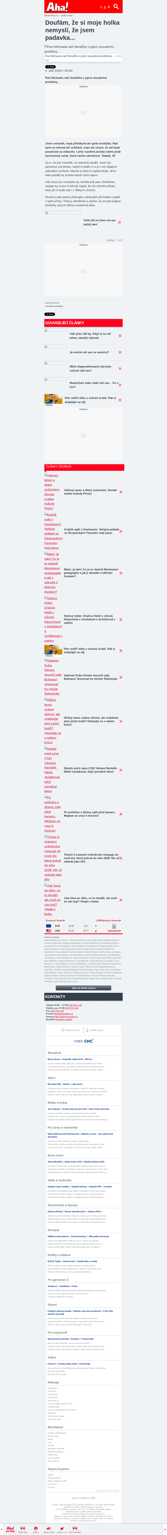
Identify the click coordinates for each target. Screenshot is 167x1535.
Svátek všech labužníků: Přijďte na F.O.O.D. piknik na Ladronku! (73, 1241)
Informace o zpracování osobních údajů (69, 1516)
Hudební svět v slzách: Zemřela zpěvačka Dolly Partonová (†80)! (73, 1116)
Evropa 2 (51, 1487)
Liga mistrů (77, 1084)
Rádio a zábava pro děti (57, 1481)
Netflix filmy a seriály (87, 1261)
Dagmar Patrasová (71, 943)
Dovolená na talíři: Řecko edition (60, 1297)
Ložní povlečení (54, 1458)
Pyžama (51, 1445)
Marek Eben (49, 967)
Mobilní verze (96, 1030)
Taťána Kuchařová (113, 973)
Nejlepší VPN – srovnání (100, 1187)
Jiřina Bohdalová (64, 958)
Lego (50, 1442)
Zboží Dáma (52, 1397)
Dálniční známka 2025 (94, 1162)
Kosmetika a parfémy (56, 1449)
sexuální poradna (54, 306)
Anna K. (65, 940)
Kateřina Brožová (67, 961)
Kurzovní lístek (54, 920)
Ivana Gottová (61, 952)
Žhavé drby (22, 1532)
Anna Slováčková (78, 940)
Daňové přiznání (55, 1211)
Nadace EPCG (94, 1211)
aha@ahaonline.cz (63, 1013)
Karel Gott (106, 958)
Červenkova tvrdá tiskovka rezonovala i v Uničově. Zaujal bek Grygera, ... (77, 1088)
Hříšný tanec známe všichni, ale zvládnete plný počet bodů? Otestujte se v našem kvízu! (91, 721)
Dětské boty (52, 1455)
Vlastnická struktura (61, 1518)
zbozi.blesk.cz (53, 1401)
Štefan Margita (96, 973)
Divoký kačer (69, 1261)
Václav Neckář (98, 975)
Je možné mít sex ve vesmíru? (89, 352)
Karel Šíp (117, 958)
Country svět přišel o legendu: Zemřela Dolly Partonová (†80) (72, 1113)
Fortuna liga (84, 1364)
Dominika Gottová (110, 943)
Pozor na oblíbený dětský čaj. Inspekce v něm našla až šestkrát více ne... (77, 1222)
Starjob (50, 1475)
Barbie (50, 1439)
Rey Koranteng (113, 970)
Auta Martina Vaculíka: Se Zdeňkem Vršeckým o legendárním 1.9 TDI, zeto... (78, 1169)
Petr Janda (100, 970)
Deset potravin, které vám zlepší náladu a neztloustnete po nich (73, 1318)
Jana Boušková (76, 955)
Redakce (85, 1498)
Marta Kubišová (64, 967)
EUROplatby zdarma (108, 920)
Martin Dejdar (78, 967)
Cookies (90, 1516)
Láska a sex (62, 1532)
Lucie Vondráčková (77, 964)
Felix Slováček (78, 946)
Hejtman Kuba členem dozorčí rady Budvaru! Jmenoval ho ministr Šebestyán (90, 677)
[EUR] (48, 925)
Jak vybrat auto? (54, 1419)
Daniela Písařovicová (91, 943)
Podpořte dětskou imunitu (60, 1311)
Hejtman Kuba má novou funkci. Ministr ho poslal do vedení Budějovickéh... (77, 1219)
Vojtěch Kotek (107, 978)
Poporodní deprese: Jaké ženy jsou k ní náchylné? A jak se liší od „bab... (76, 1321)
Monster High (53, 1436)
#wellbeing (65, 1286)
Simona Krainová (80, 973)
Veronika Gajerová (63, 978)
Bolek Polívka (105, 940)
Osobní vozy (53, 1394)
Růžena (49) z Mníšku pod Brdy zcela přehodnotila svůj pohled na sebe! (76, 1144)
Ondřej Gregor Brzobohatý (66, 970)
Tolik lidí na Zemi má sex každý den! (100, 222)
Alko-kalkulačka (55, 1162)
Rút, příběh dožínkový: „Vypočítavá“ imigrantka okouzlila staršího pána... (76, 1067)
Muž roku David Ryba (56, 1371)
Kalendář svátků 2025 (73, 1059)
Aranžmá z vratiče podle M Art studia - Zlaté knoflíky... (69, 1141)
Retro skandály (75, 1532)
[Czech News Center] (89, 1041)
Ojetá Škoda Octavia (56, 1416)
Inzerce (75, 1498)
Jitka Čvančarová (81, 958)
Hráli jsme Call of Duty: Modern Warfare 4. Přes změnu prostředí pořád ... (77, 1349)
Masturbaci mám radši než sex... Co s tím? (94, 385)
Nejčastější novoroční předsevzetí (64, 1134)
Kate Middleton (51, 961)
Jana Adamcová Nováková (56, 955)
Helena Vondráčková (85, 949)
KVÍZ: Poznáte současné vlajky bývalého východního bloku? (72, 1266)
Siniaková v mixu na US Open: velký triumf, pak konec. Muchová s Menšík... (78, 1092)
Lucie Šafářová (61, 964)
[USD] (48, 930)
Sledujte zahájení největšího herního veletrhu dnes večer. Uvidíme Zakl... (76, 1346)
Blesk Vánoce (54, 1059)
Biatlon (66, 1084)
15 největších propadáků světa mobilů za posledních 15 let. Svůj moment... (77, 1191)
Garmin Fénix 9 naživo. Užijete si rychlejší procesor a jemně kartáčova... (76, 1194)
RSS (93, 1498)
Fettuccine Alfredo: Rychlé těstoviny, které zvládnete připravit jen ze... (75, 1244)
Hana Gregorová (51, 949)
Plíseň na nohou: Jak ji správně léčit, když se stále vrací (70, 1325)
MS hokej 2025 (55, 1084)
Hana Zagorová (68, 949)
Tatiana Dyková (51, 975)
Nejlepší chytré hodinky (59, 1187)
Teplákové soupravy (56, 1452)
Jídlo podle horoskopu (99, 1236)
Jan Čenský (104, 952)
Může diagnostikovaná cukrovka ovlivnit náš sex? (90, 368)
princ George (60, 981)
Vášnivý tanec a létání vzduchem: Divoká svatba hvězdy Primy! (90, 492)
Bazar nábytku (53, 1461)
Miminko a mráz (89, 1134)
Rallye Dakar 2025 (73, 1162)
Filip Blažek (92, 946)
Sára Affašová (50, 973)
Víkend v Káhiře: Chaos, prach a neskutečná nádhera (69, 1272)
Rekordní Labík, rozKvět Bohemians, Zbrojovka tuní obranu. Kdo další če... (77, 1368)
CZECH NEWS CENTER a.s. (84, 1505)
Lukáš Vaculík (94, 964)
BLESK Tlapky (54, 1261)
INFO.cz (88, 1059)
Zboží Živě (52, 1391)
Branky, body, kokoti (68, 1364)
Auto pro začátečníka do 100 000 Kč (62, 1410)
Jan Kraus (115, 952)
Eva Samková (64, 946)
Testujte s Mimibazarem (57, 1433)
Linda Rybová (96, 961)
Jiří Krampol (49, 958)
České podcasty (54, 1478)
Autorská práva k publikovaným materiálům (83, 1512)
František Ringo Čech (108, 946)
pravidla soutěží (64, 1019)
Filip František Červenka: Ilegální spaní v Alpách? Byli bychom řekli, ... (75, 1269)
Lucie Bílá (108, 961)
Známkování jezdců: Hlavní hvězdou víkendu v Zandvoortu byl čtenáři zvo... (78, 1172)
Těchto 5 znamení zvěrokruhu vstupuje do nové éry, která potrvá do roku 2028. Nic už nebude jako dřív (91, 858)
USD (57, 930)
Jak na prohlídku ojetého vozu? (60, 1404)
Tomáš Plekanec (83, 975)
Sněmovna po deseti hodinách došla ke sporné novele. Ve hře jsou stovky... (77, 1216)
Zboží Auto (52, 1413)
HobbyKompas (53, 1407)
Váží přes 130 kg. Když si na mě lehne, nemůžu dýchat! (90, 335)
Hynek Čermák (103, 949)
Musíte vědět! (49, 1532)
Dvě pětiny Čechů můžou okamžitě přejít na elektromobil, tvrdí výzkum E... (77, 1166)
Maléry (36, 1532)
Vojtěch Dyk (94, 978)
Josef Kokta (95, 958)
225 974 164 (71, 1008)
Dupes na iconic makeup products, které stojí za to (68, 1294)
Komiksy (75, 1339)
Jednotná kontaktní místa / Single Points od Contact (91, 1518)
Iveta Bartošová (76, 952)
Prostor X (52, 1364)
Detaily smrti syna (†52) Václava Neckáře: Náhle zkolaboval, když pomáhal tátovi (91, 770)
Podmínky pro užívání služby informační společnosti (83, 1514)
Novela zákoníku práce (75, 1211)
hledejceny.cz (53, 1388)
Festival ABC (88, 1339)
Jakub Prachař (91, 952)
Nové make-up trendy (99, 1109)
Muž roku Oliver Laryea (57, 1374)
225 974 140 (75, 1005)
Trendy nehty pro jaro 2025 (74, 1109)
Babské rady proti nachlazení (87, 1311)
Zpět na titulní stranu (83, 988)
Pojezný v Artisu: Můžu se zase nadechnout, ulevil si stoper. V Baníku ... (76, 1095)
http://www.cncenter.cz (66, 1016)
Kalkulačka (113, 931)
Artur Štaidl (92, 940)
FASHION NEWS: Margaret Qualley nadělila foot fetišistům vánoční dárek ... (77, 1291)
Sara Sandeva (65, 973)
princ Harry (72, 981)
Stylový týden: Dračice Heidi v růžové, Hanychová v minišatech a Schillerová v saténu (89, 619)
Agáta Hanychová (52, 940)
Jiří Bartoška (113, 955)
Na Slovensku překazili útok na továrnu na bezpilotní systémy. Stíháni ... (76, 1070)
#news (74, 1286)
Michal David (92, 967)
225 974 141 (57, 1011)
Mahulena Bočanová (111, 964)
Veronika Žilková (80, 978)
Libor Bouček (82, 961)
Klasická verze (72, 1030)
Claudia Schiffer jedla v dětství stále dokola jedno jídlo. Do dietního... (74, 1247)
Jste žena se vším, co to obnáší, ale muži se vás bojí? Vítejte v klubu (90, 900)
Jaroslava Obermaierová (96, 955)
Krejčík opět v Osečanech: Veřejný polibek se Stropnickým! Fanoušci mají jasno (91, 531)
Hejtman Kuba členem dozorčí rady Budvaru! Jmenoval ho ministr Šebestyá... (78, 1120)
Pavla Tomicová (86, 970)
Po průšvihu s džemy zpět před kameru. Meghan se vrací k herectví (89, 814)
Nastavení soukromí (104, 1516)
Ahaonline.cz (51, 15)
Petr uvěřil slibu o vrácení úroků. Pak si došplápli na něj (90, 400)
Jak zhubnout (54, 1109)
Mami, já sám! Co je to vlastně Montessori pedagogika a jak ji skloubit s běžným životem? (91, 573)
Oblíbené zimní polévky (58, 1236)
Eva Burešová (50, 946)
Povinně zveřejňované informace (84, 1521)
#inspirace (53, 1286)
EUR (57, 926)
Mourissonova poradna (58, 1339)
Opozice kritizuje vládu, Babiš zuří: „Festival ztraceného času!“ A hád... (76, 1064)
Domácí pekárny (79, 1236)
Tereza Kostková (67, 975)
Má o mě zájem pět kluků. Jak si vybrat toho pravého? (69, 1343)
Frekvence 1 (53, 1484)
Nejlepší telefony (80, 1187)
